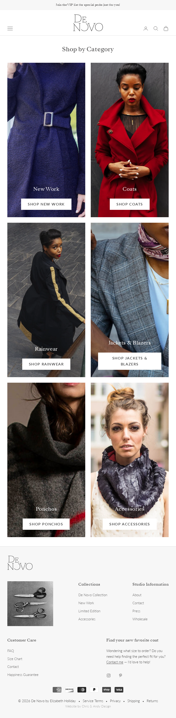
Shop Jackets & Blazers (129, 361)
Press (136, 611)
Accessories (86, 619)
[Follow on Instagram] (108, 675)
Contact (138, 603)
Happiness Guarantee (22, 674)
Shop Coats (129, 204)
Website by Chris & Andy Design (88, 706)
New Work (86, 603)
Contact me (114, 662)
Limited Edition (89, 611)
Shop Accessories (129, 524)
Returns (152, 701)
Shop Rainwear (46, 364)
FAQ (10, 651)
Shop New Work (46, 204)
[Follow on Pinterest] (120, 675)
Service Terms (93, 701)
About (136, 595)
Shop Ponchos (46, 524)
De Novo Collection (92, 595)
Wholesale (140, 619)
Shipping (133, 701)
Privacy (115, 701)
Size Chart (14, 659)
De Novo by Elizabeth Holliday (53, 701)
